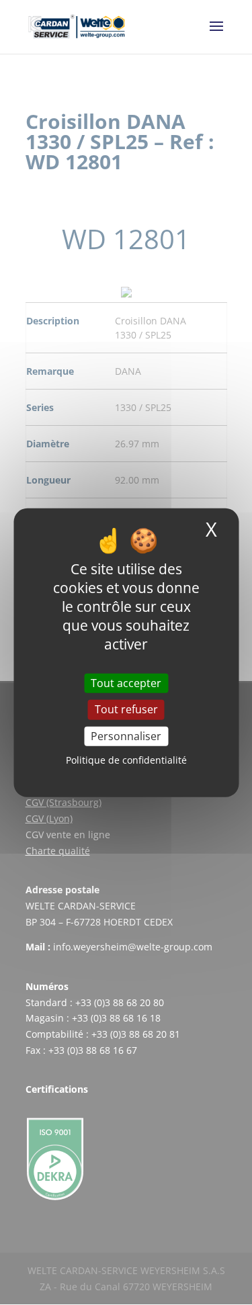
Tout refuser (126, 709)
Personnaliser (126, 735)
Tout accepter (126, 683)
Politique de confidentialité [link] (126, 760)
